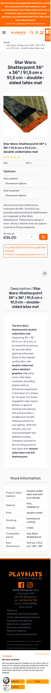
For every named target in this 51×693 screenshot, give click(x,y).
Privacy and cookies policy (22, 634)
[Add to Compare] (45, 273)
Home (6, 42)
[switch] (6, 688)
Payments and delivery (19, 620)
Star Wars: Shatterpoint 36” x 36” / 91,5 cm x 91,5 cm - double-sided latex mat (25, 46)
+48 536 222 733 (27, 600)
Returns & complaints (19, 624)
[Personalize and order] (43, 237)
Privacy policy (42, 654)
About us (12, 610)
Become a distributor (19, 627)
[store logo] (18, 33)
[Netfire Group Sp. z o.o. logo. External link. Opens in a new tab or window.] (7, 656)
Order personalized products (23, 617)
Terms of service (16, 630)
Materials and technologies (22, 613)
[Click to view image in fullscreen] (25, 114)
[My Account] (37, 32)
